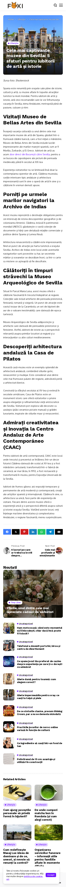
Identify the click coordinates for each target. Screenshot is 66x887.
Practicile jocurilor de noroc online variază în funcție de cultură (37, 729)
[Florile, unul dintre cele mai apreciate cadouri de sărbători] (33, 594)
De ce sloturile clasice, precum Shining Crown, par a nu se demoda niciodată (39, 713)
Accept (50, 875)
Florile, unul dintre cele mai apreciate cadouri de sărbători (30, 610)
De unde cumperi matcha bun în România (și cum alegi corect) (46, 814)
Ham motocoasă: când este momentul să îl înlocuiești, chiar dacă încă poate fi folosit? (39, 630)
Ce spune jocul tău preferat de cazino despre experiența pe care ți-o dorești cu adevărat (39, 664)
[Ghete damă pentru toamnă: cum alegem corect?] (8, 678)
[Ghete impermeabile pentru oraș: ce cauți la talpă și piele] (8, 694)
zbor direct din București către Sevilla (30, 154)
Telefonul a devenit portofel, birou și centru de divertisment (38, 647)
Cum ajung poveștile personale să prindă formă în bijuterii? (17, 813)
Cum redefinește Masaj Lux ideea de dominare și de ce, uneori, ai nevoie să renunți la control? (16, 856)
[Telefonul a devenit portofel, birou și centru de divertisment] (8, 645)
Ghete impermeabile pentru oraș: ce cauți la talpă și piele (38, 697)
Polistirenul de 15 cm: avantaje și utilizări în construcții (36, 761)
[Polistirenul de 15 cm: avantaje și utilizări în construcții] (8, 758)
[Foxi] (15, 5)
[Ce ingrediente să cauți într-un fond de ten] (8, 742)
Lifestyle (22, 19)
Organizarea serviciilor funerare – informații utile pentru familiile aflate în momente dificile (47, 858)
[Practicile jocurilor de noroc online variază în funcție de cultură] (8, 726)
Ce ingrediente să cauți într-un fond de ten (39, 745)
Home (11, 19)
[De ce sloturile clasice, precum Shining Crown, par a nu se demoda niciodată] (8, 710)
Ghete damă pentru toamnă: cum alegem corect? (36, 681)
